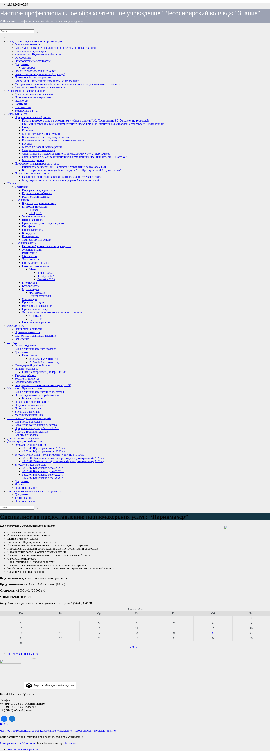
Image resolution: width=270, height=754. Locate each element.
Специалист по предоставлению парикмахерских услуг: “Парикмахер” (66, 153)
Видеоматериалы (40, 295)
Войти (4, 724)
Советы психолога (26, 434)
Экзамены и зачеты (27, 378)
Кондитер (28, 130)
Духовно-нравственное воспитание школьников (52, 312)
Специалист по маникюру (38, 150)
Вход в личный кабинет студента (35, 348)
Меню (33, 269)
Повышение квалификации (32, 173)
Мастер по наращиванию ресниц (42, 147)
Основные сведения (27, 44)
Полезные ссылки (33, 229)
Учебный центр (17, 113)
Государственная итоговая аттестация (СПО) (43, 385)
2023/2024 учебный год (44, 358)
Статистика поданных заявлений (35, 335)
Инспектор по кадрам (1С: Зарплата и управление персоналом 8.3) (64, 166)
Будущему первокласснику (39, 203)
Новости (20, 484)
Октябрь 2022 (45, 276)
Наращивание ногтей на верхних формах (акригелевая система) (62, 176)
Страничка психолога (28, 421)
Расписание (29, 252)
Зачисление (22, 338)
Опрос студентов (25, 345)
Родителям (21, 104)
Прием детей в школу (35, 262)
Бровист (27, 143)
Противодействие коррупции (33, 77)
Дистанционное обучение (23, 438)
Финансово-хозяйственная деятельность (40, 87)
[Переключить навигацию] (1, 28)
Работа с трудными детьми (31, 431)
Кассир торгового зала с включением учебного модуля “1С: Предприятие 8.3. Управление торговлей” (86, 120)
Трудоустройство (25, 375)
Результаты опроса (33, 398)
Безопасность (30, 285)
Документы (22, 64)
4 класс (33, 209)
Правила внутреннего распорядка (43, 223)
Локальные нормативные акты (34, 94)
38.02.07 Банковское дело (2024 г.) (43, 474)
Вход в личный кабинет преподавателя (39, 391)
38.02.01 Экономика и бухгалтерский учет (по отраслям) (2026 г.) (63, 458)
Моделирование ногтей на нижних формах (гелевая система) (60, 180)
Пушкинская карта (26, 368)
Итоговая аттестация (35, 206)
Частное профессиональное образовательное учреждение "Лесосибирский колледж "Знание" (130, 13)
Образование (23, 57)
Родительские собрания (37, 193)
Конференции (30, 236)
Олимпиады (29, 299)
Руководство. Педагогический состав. (38, 54)
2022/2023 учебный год (44, 362)
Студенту (13, 342)
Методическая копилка (29, 415)
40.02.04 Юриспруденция (30, 444)
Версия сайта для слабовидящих (53, 685)
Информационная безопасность (27, 90)
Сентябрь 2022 (46, 279)
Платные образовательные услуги (36, 70)
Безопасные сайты (26, 110)
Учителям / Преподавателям (25, 388)
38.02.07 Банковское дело (30, 464)
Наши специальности (28, 328)
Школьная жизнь (25, 242)
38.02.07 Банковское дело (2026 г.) (43, 467)
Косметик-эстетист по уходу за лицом (45, 137)
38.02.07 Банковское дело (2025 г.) (43, 471)
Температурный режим (36, 239)
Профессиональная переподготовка (37, 163)
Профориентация (33, 302)
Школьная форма (32, 219)
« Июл (133, 647)
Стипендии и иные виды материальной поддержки (47, 80)
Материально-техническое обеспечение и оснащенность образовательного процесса (67, 84)
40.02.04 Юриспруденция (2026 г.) (43, 451)
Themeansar (70, 743)
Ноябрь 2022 (45, 272)
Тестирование (23, 497)
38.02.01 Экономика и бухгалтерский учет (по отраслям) (50, 454)
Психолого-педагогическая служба (29, 418)
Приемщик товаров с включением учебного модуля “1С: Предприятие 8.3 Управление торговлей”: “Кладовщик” (93, 123)
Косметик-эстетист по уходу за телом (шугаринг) (53, 140)
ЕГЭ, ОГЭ (35, 213)
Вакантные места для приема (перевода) (40, 74)
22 (212, 633)
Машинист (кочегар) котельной (41, 133)
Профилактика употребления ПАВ (37, 428)
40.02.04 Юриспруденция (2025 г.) (43, 448)
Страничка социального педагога (36, 424)
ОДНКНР (35, 319)
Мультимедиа (30, 289)
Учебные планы (32, 249)
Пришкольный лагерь (35, 309)
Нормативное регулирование (33, 97)
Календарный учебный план (33, 365)
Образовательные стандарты (33, 60)
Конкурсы (28, 233)
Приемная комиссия (27, 332)
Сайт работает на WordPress (17, 743)
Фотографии (37, 292)
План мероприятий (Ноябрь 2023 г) (44, 372)
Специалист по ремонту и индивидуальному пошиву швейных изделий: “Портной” (75, 156)
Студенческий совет (27, 381)
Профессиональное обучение (33, 117)
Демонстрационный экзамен (25, 441)
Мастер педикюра (33, 160)
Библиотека (29, 282)
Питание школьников (35, 266)
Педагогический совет (29, 405)
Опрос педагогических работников (37, 395)
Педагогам (21, 100)
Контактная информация (30, 51)
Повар (26, 127)
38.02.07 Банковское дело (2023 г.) (43, 477)
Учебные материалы (35, 216)
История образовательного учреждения (46, 246)
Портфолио (29, 226)
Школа (11, 183)
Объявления (29, 256)
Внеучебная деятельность (38, 305)
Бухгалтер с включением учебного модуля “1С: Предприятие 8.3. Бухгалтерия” (71, 170)
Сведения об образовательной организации (34, 41)
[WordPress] (12, 719)
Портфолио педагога (28, 408)
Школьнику (22, 199)
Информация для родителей (39, 190)
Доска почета (30, 259)
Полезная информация (36, 322)
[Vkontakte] (4, 719)
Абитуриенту (15, 325)
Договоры (28, 67)
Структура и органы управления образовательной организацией (55, 47)
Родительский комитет (36, 196)
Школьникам (23, 107)
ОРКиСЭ (35, 315)
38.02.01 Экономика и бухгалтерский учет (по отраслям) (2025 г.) (63, 461)
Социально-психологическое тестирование (34, 491)
